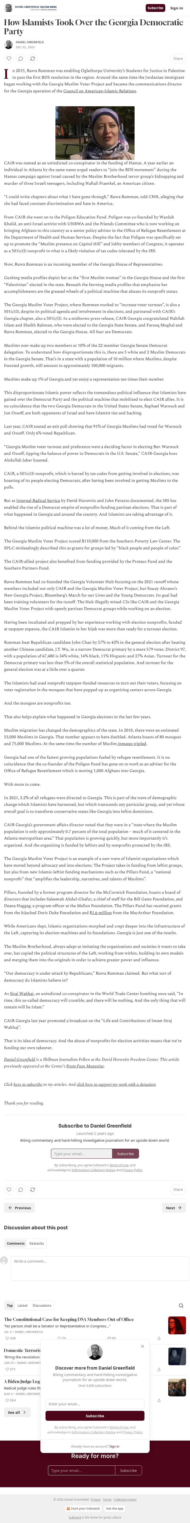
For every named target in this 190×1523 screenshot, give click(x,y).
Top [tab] (10, 1305)
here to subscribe (28, 1084)
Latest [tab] (23, 1305)
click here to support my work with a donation (116, 1084)
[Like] (9, 59)
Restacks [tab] (36, 1243)
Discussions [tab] (42, 1305)
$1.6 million (101, 913)
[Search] (181, 1305)
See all (14, 1412)
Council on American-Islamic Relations (99, 91)
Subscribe (155, 8)
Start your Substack (85, 1508)
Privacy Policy (132, 1432)
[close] (142, 1346)
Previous (23, 1207)
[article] (95, 1328)
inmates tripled (131, 744)
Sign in (176, 7)
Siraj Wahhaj (22, 994)
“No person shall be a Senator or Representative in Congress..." (57, 1325)
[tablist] (25, 1243)
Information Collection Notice (93, 1432)
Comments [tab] (15, 1243)
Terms (107, 1499)
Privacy (96, 1499)
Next (170, 1207)
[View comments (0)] (21, 59)
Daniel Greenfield (30, 42)
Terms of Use (118, 1427)
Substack (75, 1517)
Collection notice (125, 1499)
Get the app (114, 1508)
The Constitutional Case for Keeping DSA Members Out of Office (69, 1319)
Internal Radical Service (38, 500)
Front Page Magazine (85, 1066)
